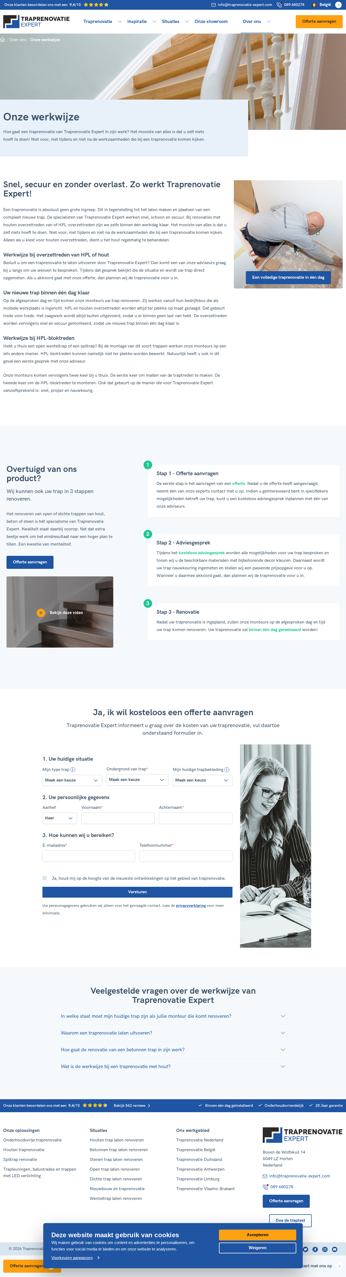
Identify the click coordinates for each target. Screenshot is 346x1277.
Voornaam (92, 808)
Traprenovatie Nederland (199, 1140)
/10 (43, 4)
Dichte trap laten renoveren (116, 1179)
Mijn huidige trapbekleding (198, 769)
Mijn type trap (55, 769)
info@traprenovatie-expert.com (245, 4)
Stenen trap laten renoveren (116, 1159)
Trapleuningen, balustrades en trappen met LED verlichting (39, 1172)
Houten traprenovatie (23, 1150)
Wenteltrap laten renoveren (116, 1198)
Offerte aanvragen (319, 21)
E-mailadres (54, 845)
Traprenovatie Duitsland (199, 1159)
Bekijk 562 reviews (129, 1105)
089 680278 (294, 4)
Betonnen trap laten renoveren (119, 1150)
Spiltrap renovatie (20, 1159)
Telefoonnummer (156, 845)
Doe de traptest (290, 1220)
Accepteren (257, 1234)
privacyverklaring (191, 905)
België (325, 4)
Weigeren (258, 1247)
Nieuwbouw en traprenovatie (117, 1188)
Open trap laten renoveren (115, 1169)
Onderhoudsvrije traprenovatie (32, 1140)
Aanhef (49, 808)
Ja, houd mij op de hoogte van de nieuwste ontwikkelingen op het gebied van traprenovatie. (139, 878)
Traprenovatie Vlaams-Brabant (205, 1188)
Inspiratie (137, 21)
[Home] (36, 21)
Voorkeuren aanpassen (72, 1257)
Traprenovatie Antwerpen (200, 1169)
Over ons (252, 21)
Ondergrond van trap (127, 769)
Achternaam (171, 808)
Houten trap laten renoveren (117, 1140)
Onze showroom (211, 21)
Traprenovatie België (195, 1150)
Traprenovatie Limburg (197, 1179)
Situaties (170, 21)
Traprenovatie (98, 21)
